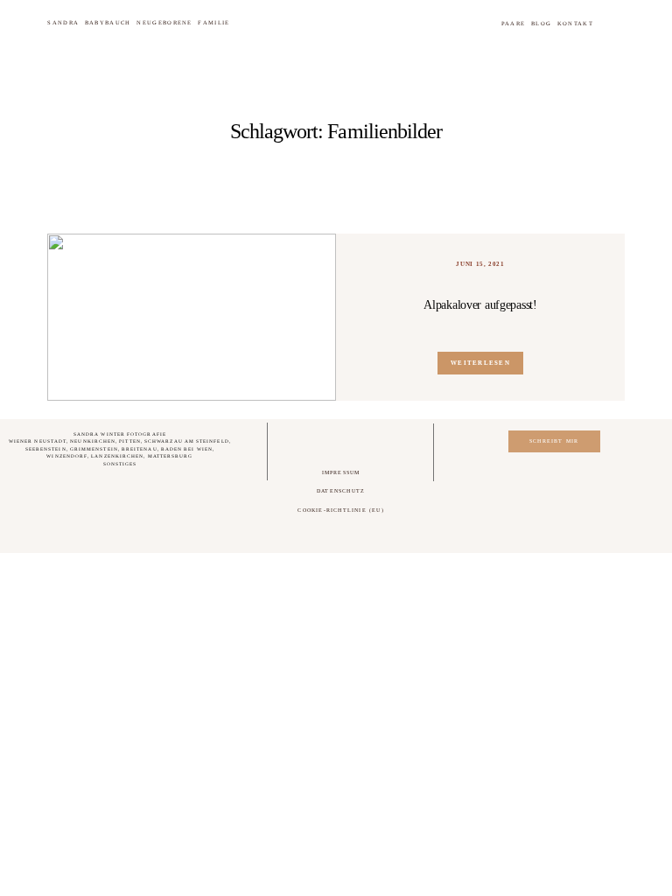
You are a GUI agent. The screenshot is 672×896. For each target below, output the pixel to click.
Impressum (341, 472)
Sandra (63, 22)
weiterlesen (480, 363)
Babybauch (108, 22)
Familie (213, 22)
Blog (541, 23)
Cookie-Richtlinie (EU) (340, 510)
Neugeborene (164, 22)
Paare (513, 23)
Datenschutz (341, 491)
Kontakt (575, 23)
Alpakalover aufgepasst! (480, 305)
